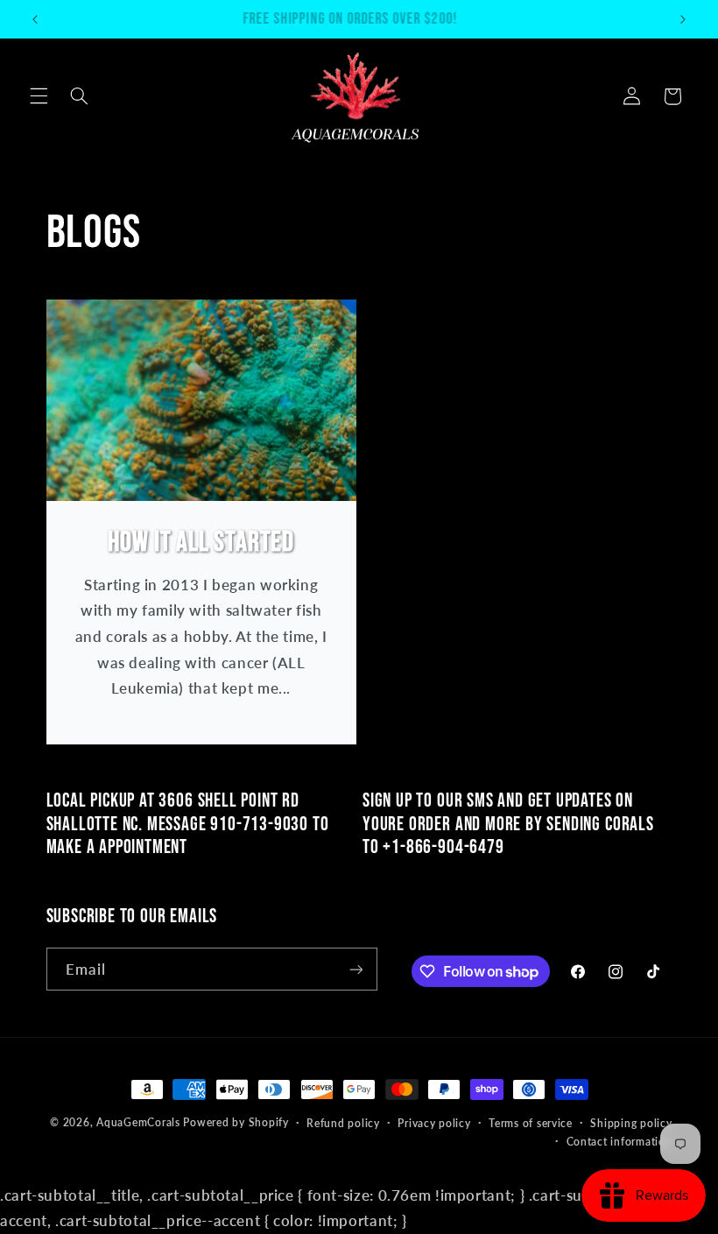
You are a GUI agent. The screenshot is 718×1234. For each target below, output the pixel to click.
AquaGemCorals (138, 1122)
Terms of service (531, 1123)
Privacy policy (434, 1123)
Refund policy (343, 1123)
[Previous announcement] (35, 19)
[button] (38, 96)
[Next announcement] (683, 19)
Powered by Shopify (235, 1122)
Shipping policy (631, 1123)
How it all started (201, 542)
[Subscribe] (355, 969)
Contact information (619, 1141)
